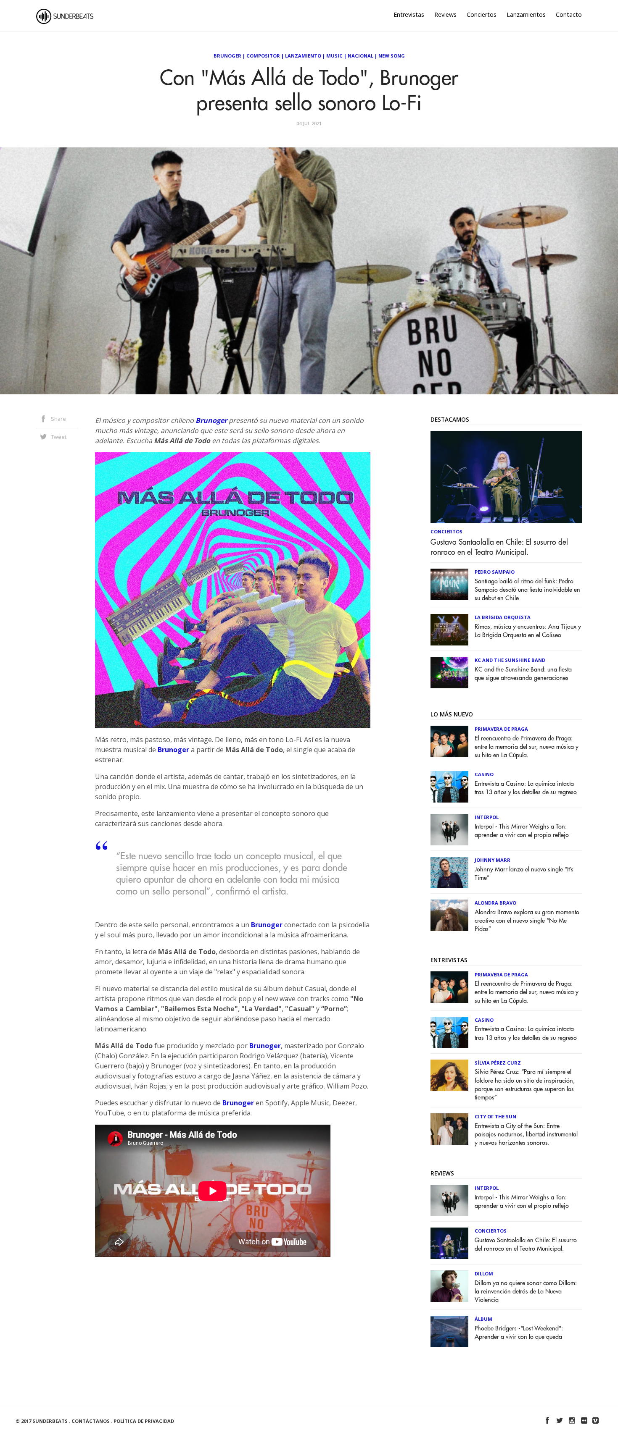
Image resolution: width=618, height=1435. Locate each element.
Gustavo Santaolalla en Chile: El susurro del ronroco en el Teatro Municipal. (499, 547)
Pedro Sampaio (495, 572)
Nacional (360, 55)
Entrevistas (409, 14)
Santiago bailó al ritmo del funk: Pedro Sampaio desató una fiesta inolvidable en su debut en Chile (527, 589)
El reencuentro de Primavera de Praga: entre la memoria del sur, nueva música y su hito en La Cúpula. (526, 746)
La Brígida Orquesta (503, 617)
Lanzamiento (303, 55)
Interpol (487, 817)
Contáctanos (90, 1421)
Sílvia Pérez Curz (498, 1063)
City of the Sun (495, 1116)
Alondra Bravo (495, 903)
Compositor (263, 55)
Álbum (483, 1319)
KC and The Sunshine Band (510, 660)
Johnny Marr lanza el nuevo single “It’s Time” (524, 873)
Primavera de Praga (501, 729)
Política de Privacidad (144, 1421)
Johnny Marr (492, 860)
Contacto (569, 14)
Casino (484, 774)
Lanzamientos (526, 14)
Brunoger (227, 55)
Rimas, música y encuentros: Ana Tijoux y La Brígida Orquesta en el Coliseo (528, 631)
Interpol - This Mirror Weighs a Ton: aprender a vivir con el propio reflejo (522, 831)
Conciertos (482, 14)
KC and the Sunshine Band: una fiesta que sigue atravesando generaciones (523, 673)
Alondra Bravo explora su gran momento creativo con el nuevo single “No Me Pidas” (527, 920)
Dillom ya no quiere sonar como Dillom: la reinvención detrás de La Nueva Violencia (526, 1291)
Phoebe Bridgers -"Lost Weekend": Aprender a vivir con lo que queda (519, 1332)
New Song (391, 55)
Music (334, 55)
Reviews (445, 14)
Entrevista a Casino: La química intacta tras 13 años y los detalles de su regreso (526, 788)
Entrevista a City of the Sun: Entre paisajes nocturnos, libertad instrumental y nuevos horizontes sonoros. (526, 1134)
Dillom (484, 1273)
